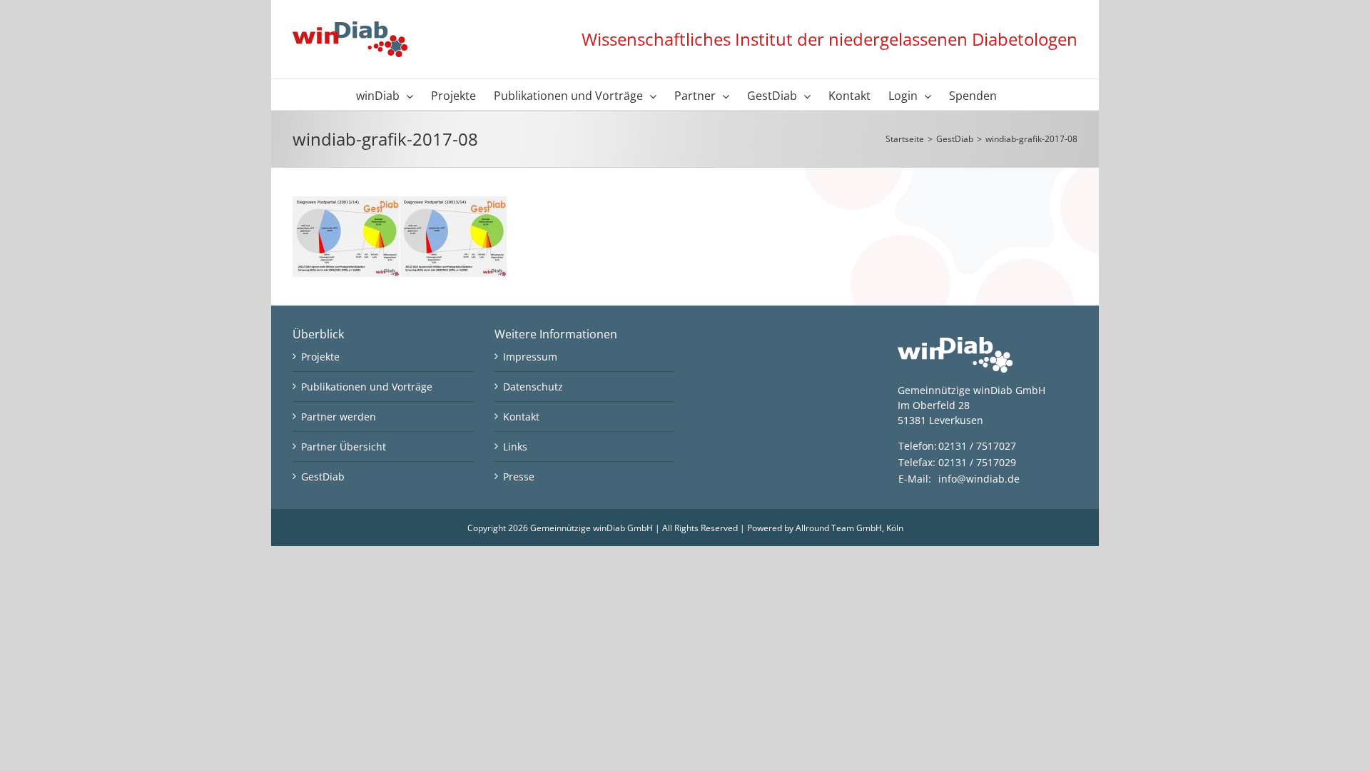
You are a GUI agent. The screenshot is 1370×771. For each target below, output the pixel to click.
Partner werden (338, 416)
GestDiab (323, 476)
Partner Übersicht (343, 446)
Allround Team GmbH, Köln (849, 528)
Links (515, 446)
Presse (518, 476)
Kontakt (521, 416)
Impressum (530, 356)
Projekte (320, 356)
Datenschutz (533, 386)
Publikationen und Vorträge (366, 386)
